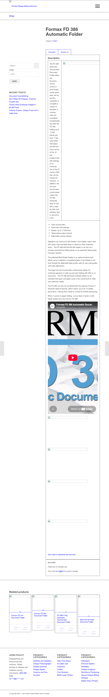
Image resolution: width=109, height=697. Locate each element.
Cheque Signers (39, 669)
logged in (61, 571)
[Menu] (96, 6)
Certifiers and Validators (42, 661)
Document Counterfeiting (18, 96)
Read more (16, 628)
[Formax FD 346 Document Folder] (2, 348)
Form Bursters (62, 672)
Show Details (25, 628)
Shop (11, 15)
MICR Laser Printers (65, 675)
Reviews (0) (64, 52)
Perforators (85, 661)
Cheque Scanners (40, 666)
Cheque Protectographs (42, 663)
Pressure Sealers (88, 663)
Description (52, 52)
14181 (11, 70)
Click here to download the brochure (61, 554)
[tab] (52, 52)
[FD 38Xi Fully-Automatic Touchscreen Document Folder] (107, 348)
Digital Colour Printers (89, 680)
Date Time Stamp (64, 661)
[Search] (90, 6)
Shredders (85, 666)
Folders (55, 41)
